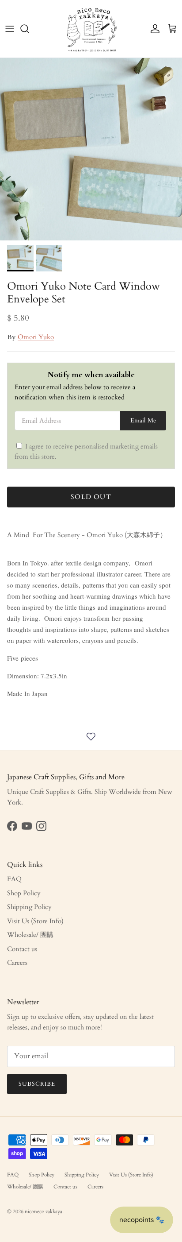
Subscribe (37, 1084)
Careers (17, 962)
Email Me (143, 421)
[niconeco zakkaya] (91, 28)
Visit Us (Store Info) (35, 921)
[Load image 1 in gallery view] (91, 149)
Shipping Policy (29, 906)
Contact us (22, 948)
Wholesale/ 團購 (30, 934)
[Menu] (9, 29)
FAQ (14, 878)
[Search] (29, 29)
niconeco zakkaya (43, 1211)
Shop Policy (24, 893)
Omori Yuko (36, 337)
